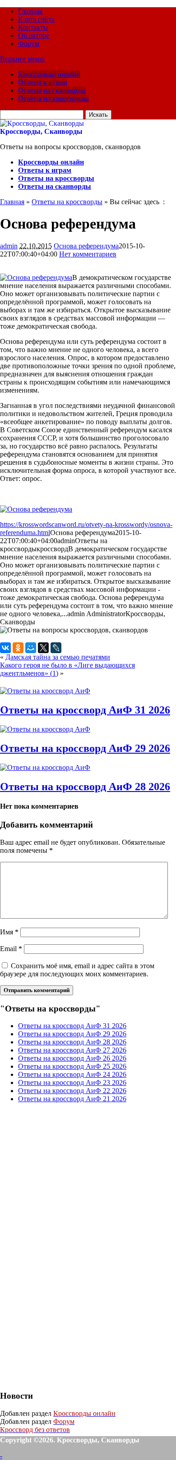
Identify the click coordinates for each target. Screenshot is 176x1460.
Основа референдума (86, 246)
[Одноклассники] (18, 647)
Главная (30, 11)
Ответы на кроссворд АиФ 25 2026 (72, 1066)
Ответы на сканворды (52, 90)
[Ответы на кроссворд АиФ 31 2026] (45, 691)
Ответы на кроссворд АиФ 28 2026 (85, 786)
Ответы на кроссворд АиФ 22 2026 (72, 1090)
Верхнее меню (22, 59)
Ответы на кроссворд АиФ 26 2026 (72, 1058)
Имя (9, 932)
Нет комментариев (87, 254)
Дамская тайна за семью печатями (57, 657)
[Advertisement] (67, 1245)
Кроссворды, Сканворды (41, 131)
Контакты (33, 27)
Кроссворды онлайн (49, 74)
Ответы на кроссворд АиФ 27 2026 (72, 1050)
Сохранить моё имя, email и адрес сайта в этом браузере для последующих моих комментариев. (77, 970)
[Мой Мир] (30, 647)
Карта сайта (36, 19)
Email (11, 948)
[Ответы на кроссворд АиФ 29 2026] (45, 729)
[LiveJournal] (56, 647)
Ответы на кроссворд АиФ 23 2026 (72, 1082)
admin (9, 246)
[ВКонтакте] (5, 647)
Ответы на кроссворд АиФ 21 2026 (72, 1099)
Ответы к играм (42, 82)
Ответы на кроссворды (53, 98)
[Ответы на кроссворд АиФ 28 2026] (45, 767)
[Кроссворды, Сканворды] (42, 123)
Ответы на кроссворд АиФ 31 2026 (85, 710)
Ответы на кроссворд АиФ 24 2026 (72, 1074)
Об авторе (33, 35)
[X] (43, 647)
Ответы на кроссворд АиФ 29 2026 (85, 748)
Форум (28, 43)
